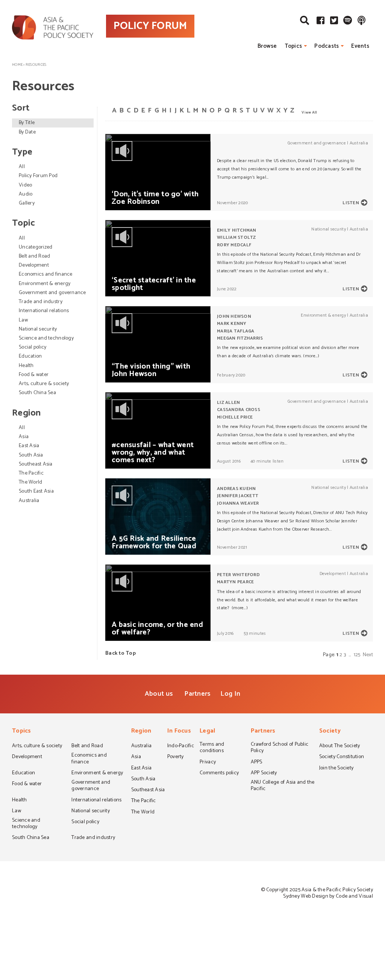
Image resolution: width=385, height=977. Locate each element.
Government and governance (52, 292)
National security (38, 329)
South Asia (31, 455)
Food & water (34, 374)
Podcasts (326, 46)
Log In (230, 693)
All (22, 166)
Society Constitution (341, 757)
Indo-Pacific (180, 746)
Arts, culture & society (44, 383)
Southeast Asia (36, 464)
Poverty (175, 757)
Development (34, 265)
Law (23, 320)
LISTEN (351, 202)
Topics (293, 46)
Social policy (32, 347)
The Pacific (31, 473)
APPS (256, 762)
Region (141, 731)
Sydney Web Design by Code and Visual (328, 896)
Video (25, 185)
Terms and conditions (212, 748)
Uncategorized (35, 247)
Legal (207, 731)
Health (26, 365)
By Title (27, 122)
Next (368, 655)
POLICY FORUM (150, 26)
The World (30, 482)
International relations (44, 310)
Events (360, 46)
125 (357, 655)
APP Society (264, 773)
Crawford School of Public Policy (280, 748)
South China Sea (37, 392)
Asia (24, 436)
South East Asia (36, 491)
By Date (27, 132)
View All (309, 112)
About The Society (339, 746)
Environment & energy (44, 283)
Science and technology (46, 338)
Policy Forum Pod (38, 175)
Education (30, 356)
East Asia (29, 445)
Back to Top (120, 653)
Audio (25, 194)
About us (159, 693)
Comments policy (219, 773)
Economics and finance (46, 274)
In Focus (179, 731)
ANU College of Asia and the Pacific (283, 786)
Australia (29, 500)
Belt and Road (34, 256)
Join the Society (336, 768)
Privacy (208, 762)
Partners (197, 693)
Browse (267, 46)
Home (17, 65)
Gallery (27, 203)
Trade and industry (40, 301)
